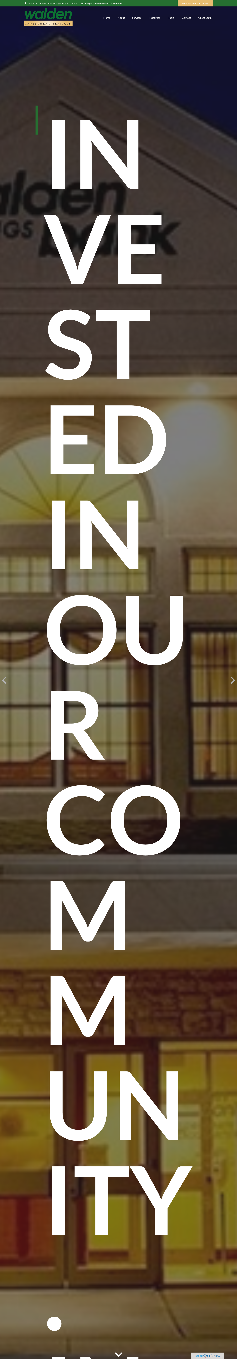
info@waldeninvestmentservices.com (104, 3)
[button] (107, 17)
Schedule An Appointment (195, 3)
